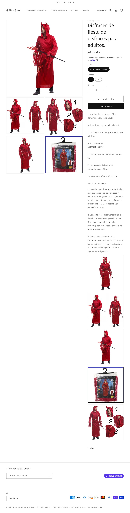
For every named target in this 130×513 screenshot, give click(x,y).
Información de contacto (95, 507)
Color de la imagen (98, 69)
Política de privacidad (60, 507)
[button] (37, 10)
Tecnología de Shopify (26, 507)
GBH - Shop (15, 507)
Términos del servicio (78, 507)
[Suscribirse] (49, 476)
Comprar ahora (105, 106)
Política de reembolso (43, 507)
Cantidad (91, 85)
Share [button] (92, 448)
